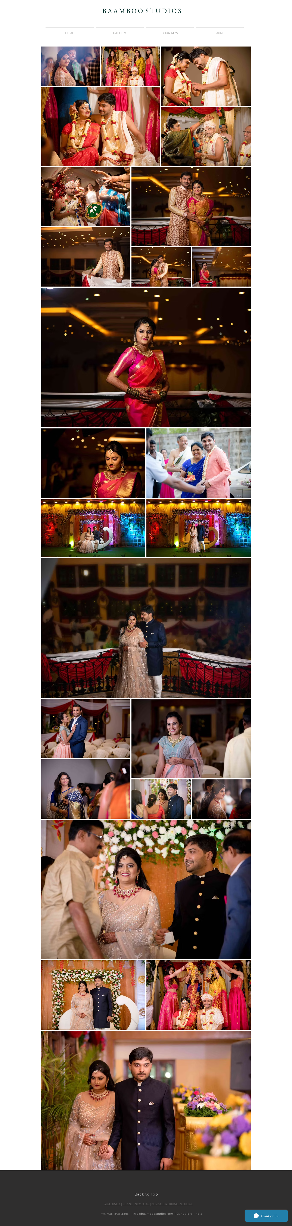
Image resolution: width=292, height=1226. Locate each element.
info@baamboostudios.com (153, 1213)
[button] (220, 31)
